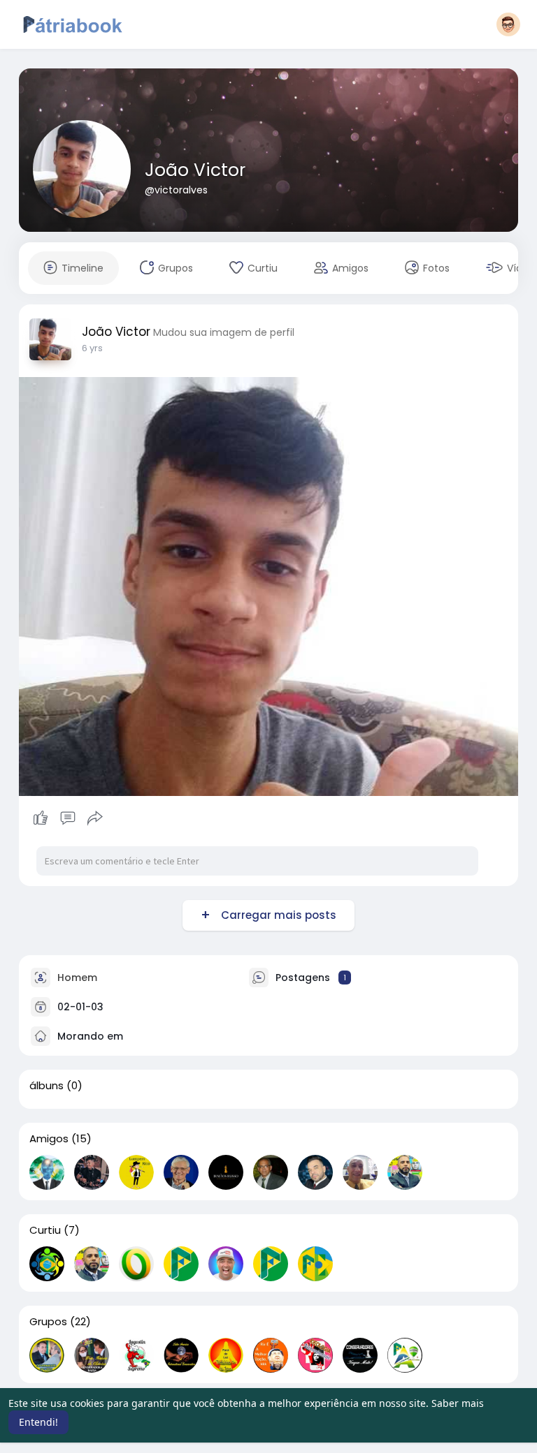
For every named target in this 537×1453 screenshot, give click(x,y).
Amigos (49, 1138)
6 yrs (92, 348)
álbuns (46, 1085)
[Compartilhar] (95, 818)
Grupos (48, 1321)
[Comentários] (68, 818)
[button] (508, 24)
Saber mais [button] (457, 1403)
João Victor (195, 170)
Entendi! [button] (38, 1422)
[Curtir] (68, 818)
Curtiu (45, 1230)
